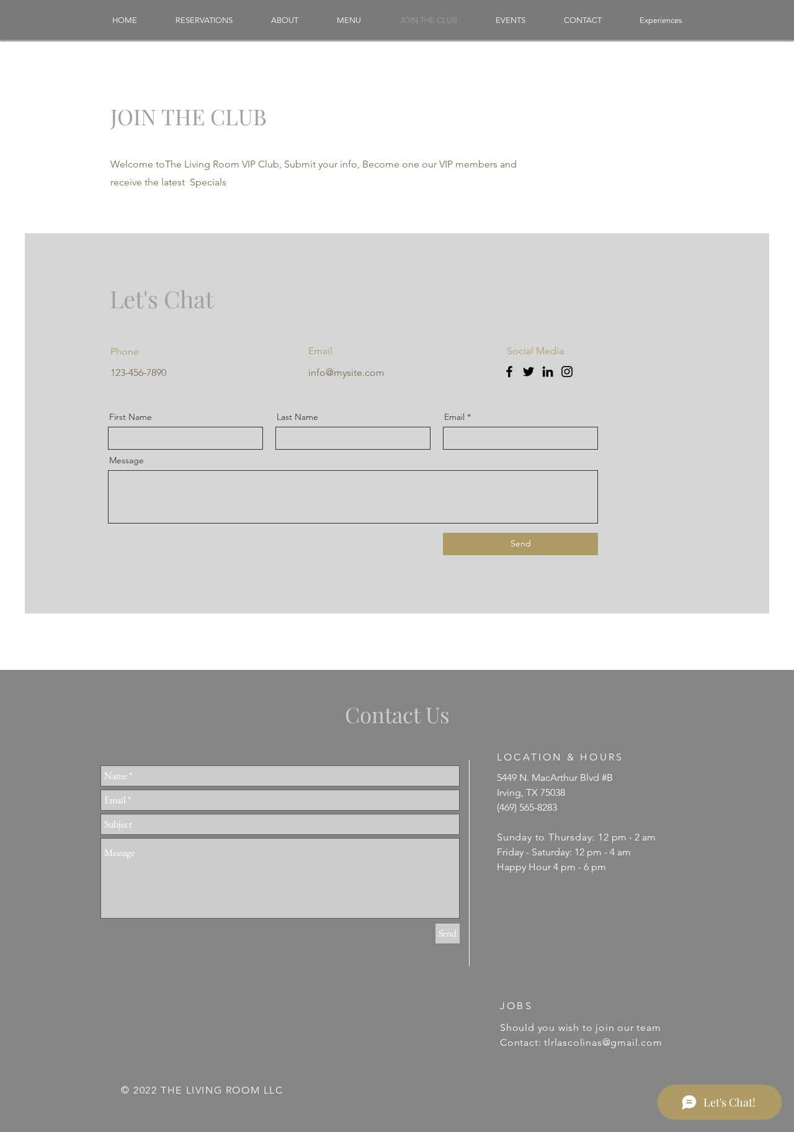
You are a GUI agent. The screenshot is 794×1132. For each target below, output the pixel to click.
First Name (130, 416)
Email (454, 416)
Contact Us (397, 714)
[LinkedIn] (547, 371)
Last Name (297, 416)
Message (126, 460)
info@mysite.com (346, 372)
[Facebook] (509, 371)
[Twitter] (528, 371)
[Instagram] (567, 371)
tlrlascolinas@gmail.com (603, 1042)
